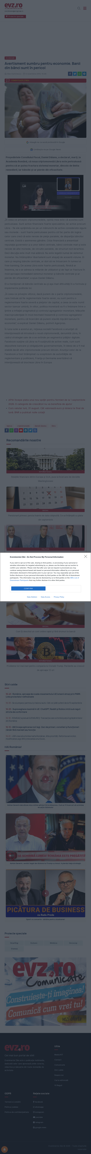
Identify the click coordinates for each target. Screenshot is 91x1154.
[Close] (86, 557)
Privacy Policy (59, 597)
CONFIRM (28, 588)
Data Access (45, 597)
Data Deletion (32, 597)
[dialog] (45, 577)
